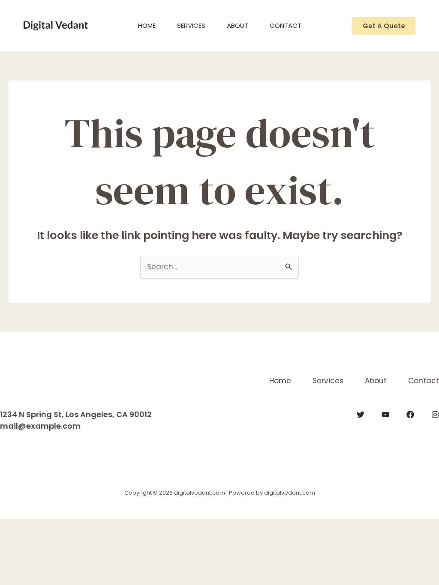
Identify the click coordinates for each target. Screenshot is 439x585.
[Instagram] (435, 414)
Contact (285, 25)
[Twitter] (360, 414)
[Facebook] (410, 414)
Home (147, 25)
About (237, 25)
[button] (383, 26)
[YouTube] (385, 414)
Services (191, 25)
